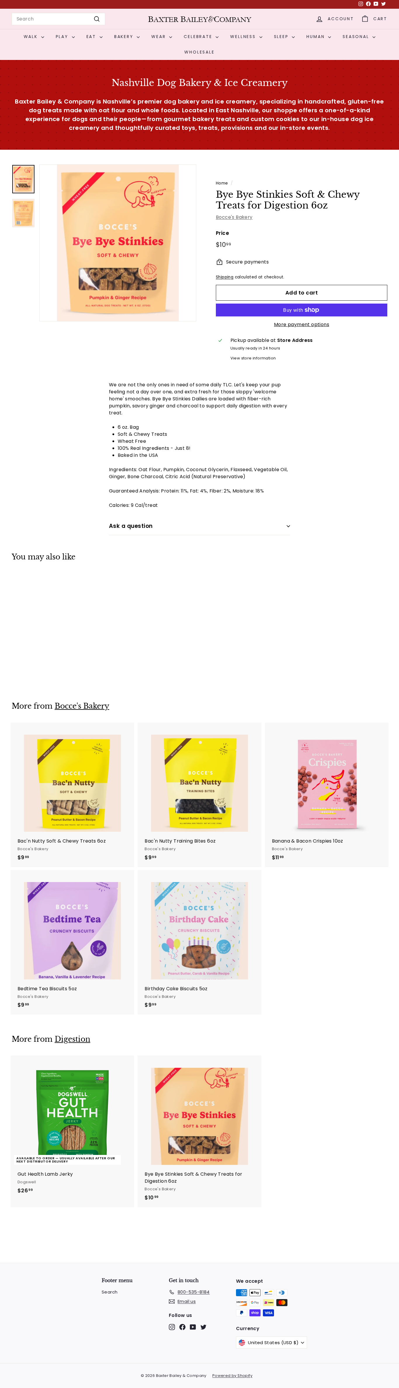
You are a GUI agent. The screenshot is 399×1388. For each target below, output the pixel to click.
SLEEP (282, 36)
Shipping (224, 277)
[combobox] (58, 19)
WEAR (159, 36)
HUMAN (316, 36)
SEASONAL (357, 36)
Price (222, 233)
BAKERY (125, 36)
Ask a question (131, 526)
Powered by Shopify (232, 1375)
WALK (32, 36)
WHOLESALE (199, 52)
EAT (92, 36)
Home (222, 183)
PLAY (63, 36)
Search (109, 1292)
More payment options (301, 324)
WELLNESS (244, 36)
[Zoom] (118, 243)
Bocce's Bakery (234, 217)
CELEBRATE (199, 36)
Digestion (72, 1039)
